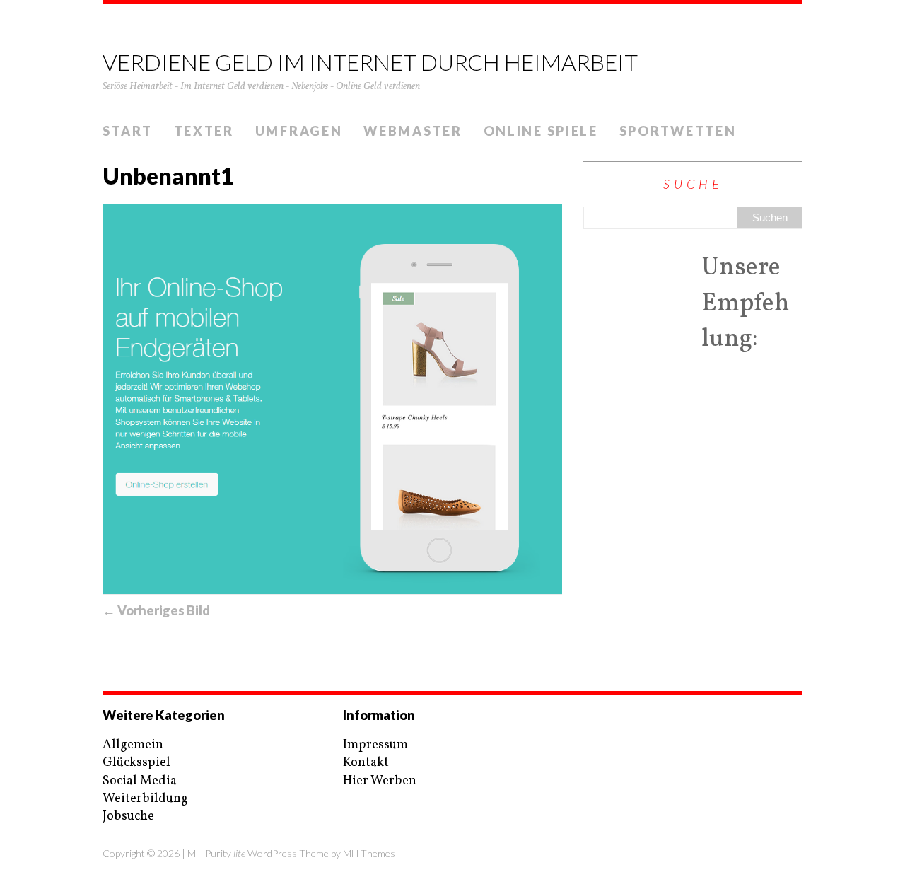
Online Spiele (541, 131)
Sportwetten (678, 131)
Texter (204, 131)
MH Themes (369, 853)
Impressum (375, 745)
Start (128, 131)
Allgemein (133, 745)
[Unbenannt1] (332, 398)
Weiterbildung (145, 799)
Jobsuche (128, 816)
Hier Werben (379, 781)
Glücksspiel (136, 763)
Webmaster (412, 131)
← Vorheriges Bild (156, 610)
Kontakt (366, 763)
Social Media (140, 781)
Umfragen (299, 131)
